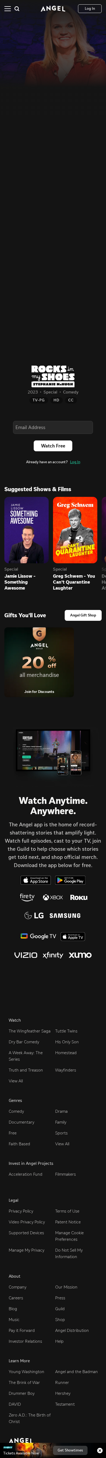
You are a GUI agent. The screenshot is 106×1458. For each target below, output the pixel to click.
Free (13, 1133)
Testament (65, 1404)
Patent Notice (68, 1221)
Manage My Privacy (26, 1250)
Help (59, 1341)
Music (14, 1319)
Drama (61, 1111)
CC (71, 400)
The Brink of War (24, 1382)
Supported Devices (26, 1232)
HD (57, 400)
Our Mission (66, 1287)
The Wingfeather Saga (30, 1031)
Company (17, 1287)
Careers (16, 1297)
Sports (61, 1133)
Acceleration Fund (25, 1174)
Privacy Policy (21, 1211)
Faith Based (19, 1143)
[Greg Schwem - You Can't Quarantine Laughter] (75, 530)
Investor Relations (25, 1341)
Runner (62, 1382)
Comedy (16, 1111)
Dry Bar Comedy (24, 1041)
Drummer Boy (22, 1393)
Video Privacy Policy (27, 1221)
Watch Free (53, 446)
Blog (13, 1308)
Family (60, 1122)
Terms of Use (67, 1211)
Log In (75, 462)
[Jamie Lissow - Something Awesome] (26, 530)
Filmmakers (65, 1174)
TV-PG (39, 400)
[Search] (17, 8)
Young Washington (26, 1371)
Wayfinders (65, 1070)
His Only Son (67, 1041)
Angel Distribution (72, 1330)
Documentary (21, 1122)
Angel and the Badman (76, 1371)
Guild (60, 1308)
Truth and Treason (26, 1070)
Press (60, 1297)
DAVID (15, 1404)
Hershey (62, 1393)
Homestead (66, 1052)
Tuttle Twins (66, 1031)
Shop (60, 1319)
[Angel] (53, 9)
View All (16, 1080)
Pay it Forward (22, 1330)
